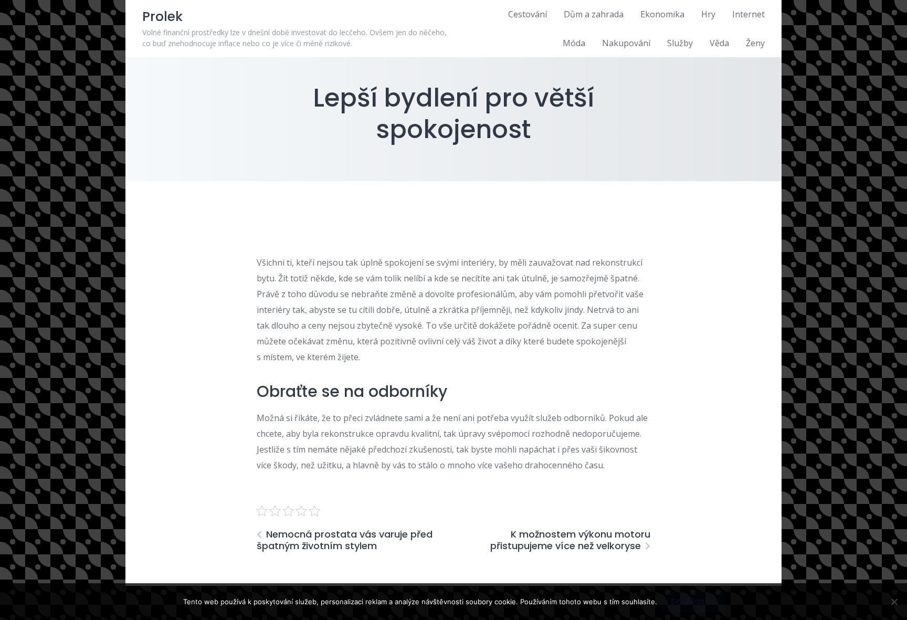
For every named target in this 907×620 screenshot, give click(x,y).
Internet (748, 14)
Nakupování (626, 43)
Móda (574, 43)
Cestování (527, 14)
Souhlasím (693, 601)
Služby (680, 43)
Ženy (755, 43)
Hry (708, 14)
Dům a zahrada (594, 14)
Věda (719, 43)
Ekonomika (662, 14)
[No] (894, 601)
